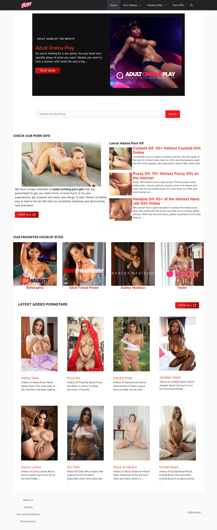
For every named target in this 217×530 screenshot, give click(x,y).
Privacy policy (28, 521)
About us (28, 499)
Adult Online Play (54, 48)
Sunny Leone (31, 467)
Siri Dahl (73, 467)
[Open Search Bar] (191, 5)
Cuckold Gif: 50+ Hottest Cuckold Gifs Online (167, 150)
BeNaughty (35, 288)
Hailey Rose (30, 378)
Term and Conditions (28, 514)
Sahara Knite (122, 378)
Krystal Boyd (168, 467)
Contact (28, 507)
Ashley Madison (133, 288)
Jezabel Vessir (170, 377)
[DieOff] (26, 5)
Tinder (182, 288)
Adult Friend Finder (84, 288)
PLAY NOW (47, 70)
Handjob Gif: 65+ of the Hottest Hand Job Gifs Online (166, 201)
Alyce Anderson (125, 467)
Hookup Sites (155, 5)
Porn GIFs (178, 5)
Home (113, 5)
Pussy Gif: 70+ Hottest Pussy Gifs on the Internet (166, 175)
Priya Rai (73, 378)
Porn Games (130, 5)
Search (173, 114)
